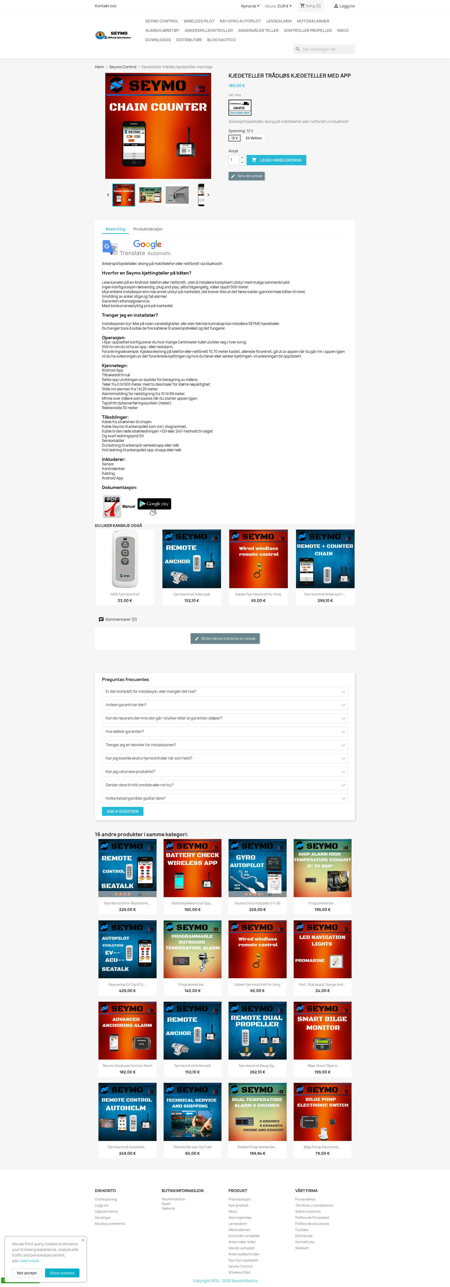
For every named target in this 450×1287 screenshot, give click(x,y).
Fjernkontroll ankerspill (191, 594)
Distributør (189, 39)
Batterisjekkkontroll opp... (192, 903)
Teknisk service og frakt (192, 1147)
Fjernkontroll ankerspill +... (325, 594)
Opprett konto (106, 1211)
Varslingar (103, 1217)
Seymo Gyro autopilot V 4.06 (258, 903)
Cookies (301, 1229)
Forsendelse (305, 1199)
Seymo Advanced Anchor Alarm (127, 1065)
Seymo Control (161, 21)
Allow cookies (62, 1273)
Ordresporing (106, 1199)
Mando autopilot (242, 1248)
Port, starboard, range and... (322, 984)
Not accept (27, 1273)
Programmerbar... (322, 903)
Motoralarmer (313, 21)
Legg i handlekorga (276, 160)
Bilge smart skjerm (323, 1065)
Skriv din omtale (249, 176)
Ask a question (123, 811)
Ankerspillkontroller (209, 30)
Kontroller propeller (308, 30)
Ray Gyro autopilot (240, 21)
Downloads (158, 39)
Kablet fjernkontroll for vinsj (258, 594)
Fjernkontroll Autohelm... (127, 1147)
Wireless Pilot (199, 21)
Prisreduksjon (240, 1199)
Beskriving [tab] (115, 229)
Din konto (105, 1190)
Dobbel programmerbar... (257, 1147)
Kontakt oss (105, 5)
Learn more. (30, 1260)
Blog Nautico (221, 39)
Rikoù (343, 30)
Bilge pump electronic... (322, 1147)
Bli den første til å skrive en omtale (228, 638)
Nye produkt (238, 1205)
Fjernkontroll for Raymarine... (127, 903)
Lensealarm (279, 21)
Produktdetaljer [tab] (148, 229)
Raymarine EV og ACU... (127, 984)
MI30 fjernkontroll (125, 594)
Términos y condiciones (314, 1205)
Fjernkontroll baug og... (257, 1065)
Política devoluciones (312, 1223)
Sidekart (302, 1248)
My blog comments (110, 1223)
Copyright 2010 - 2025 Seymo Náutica (225, 1280)
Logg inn (102, 1205)
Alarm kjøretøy (162, 30)
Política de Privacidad (312, 1217)
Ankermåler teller (258, 30)
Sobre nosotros (308, 1211)
